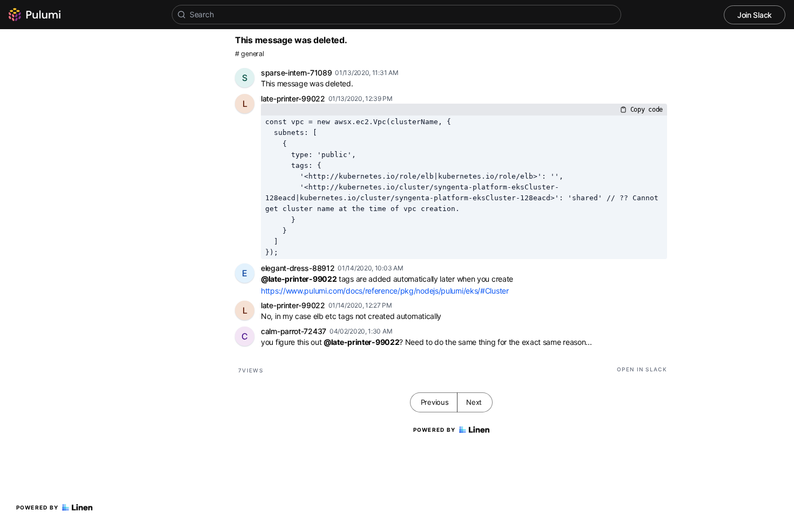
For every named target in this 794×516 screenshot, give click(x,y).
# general (249, 54)
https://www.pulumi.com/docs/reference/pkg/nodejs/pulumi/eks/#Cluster (385, 290)
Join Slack (754, 14)
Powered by (37, 507)
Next (474, 402)
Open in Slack (642, 369)
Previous (435, 402)
